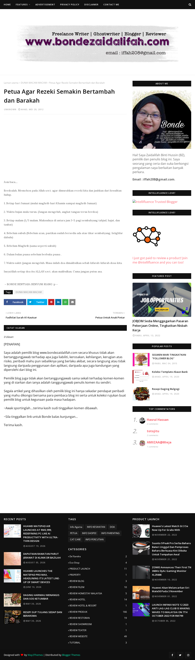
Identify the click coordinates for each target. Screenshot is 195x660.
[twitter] (180, 655)
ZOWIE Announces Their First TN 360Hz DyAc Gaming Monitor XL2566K (171, 571)
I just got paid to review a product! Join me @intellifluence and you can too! (160, 260)
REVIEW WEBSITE (98, 636)
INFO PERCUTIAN (95, 539)
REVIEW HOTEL (98, 599)
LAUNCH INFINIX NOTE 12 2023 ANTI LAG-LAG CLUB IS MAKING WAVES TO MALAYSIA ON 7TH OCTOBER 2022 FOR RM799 (171, 610)
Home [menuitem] (7, 4)
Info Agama (76, 527)
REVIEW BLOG (98, 581)
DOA (112, 527)
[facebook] (172, 655)
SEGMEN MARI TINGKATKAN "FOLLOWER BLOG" (169, 356)
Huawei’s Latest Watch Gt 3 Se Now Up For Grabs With (170, 528)
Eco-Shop (98, 562)
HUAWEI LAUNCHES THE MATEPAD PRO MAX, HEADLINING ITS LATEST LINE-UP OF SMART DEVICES (41, 576)
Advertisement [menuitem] (45, 4)
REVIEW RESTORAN (98, 618)
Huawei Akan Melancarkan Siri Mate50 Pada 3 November (170, 589)
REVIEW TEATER (98, 630)
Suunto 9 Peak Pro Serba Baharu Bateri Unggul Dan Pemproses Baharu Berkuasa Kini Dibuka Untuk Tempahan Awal (171, 548)
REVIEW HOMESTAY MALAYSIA (98, 593)
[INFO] (162, 300)
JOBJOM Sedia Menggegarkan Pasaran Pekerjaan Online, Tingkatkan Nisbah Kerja (160, 325)
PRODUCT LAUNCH (98, 568)
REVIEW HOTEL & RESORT (98, 605)
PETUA (73, 533)
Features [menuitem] (22, 4)
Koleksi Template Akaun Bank (170, 372)
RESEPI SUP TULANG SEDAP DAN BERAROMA (42, 614)
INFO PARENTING (110, 533)
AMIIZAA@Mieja (159, 442)
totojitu (153, 431)
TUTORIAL (98, 642)
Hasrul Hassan (158, 420)
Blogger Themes (71, 655)
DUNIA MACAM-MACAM (34, 82)
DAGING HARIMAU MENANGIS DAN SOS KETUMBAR (41, 597)
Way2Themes (35, 655)
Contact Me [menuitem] (111, 4)
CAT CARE (75, 539)
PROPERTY (98, 574)
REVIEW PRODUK (98, 611)
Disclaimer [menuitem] (91, 4)
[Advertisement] (65, 144)
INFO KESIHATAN (96, 527)
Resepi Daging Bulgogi (166, 389)
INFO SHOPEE (89, 533)
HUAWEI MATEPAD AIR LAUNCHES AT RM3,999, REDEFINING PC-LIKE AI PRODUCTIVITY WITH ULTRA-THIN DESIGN (40, 533)
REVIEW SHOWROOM (98, 624)
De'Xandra (98, 556)
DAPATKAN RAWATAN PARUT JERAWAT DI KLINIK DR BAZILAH (42, 555)
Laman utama (11, 82)
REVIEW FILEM (98, 587)
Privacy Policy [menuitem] (69, 4)
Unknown (10, 109)
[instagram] (188, 655)
